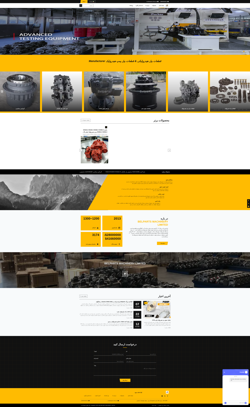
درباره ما (147, 5)
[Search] (80, 5)
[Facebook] (168, 396)
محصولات (154, 5)
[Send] (246, 403)
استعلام (83, 1)
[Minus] (224, 372)
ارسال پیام (125, 380)
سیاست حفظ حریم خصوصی (163, 405)
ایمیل (95, 351)
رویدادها (131, 5)
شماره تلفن (128, 358)
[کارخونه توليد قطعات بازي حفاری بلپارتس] (125, 273)
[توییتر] (248, 203)
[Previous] (2, 91)
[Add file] (225, 403)
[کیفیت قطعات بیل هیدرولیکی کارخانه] (125, 31)
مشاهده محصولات (86, 120)
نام (126, 351)
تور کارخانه (106, 395)
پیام (95, 365)
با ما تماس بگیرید (139, 5)
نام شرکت (96, 358)
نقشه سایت (154, 405)
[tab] (246, 51)
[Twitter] (165, 396)
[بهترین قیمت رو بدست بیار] (167, 127)
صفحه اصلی (161, 5)
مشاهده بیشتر (84, 296)
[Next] (248, 91)
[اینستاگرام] (248, 206)
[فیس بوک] (248, 200)
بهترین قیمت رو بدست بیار (155, 149)
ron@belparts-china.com (151, 1)
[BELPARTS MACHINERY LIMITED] (167, 5)
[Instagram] (162, 396)
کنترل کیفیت (97, 395)
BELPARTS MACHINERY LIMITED (108, 405)
